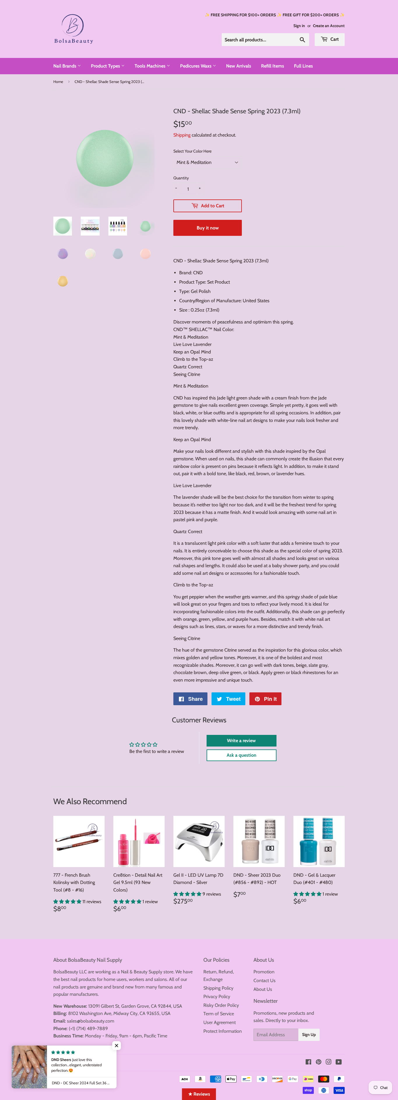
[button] (67, 901)
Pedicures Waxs (196, 66)
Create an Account (329, 25)
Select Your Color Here (192, 151)
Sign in (299, 25)
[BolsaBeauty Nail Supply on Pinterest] (319, 1062)
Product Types (106, 66)
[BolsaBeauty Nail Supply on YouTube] (339, 1062)
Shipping (182, 135)
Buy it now (208, 228)
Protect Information (222, 1031)
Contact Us (264, 980)
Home (58, 81)
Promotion (263, 972)
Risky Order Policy (221, 1005)
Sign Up (309, 1034)
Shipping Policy (218, 988)
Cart (334, 39)
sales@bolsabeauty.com (90, 1021)
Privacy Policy (216, 996)
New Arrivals (238, 66)
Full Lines (303, 66)
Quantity (181, 178)
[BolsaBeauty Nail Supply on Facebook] (308, 1062)
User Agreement (219, 1022)
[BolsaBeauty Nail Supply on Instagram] (329, 1062)
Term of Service (218, 1013)
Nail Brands (65, 66)
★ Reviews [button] (199, 1094)
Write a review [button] (241, 740)
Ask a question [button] (241, 755)
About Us (262, 989)
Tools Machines (151, 66)
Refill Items (272, 66)
